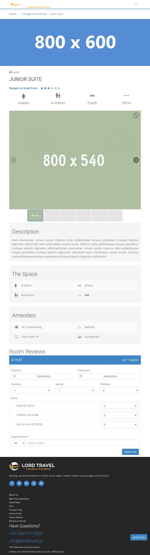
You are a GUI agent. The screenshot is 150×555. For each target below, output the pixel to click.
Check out (84, 370)
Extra (14, 398)
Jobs (11, 506)
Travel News (14, 502)
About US (13, 494)
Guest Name (20, 436)
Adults (59, 384)
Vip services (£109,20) (29, 424)
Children (105, 384)
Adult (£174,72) (25, 405)
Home (12, 14)
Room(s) (16, 384)
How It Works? (16, 517)
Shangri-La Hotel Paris (35, 14)
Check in (16, 370)
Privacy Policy (15, 509)
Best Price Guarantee (19, 498)
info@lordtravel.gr (26, 540)
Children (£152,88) (27, 415)
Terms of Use (15, 513)
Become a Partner (17, 521)
